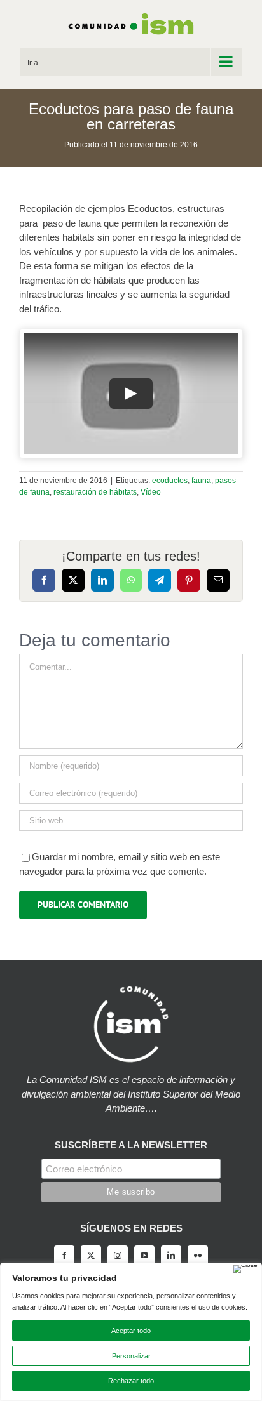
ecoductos (170, 480)
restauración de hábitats (95, 492)
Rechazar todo (131, 1380)
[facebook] (64, 1255)
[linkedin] (171, 1255)
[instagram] (117, 1255)
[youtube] (144, 1255)
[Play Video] (131, 393)
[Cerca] (245, 1269)
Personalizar (131, 1356)
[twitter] (91, 1255)
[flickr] (198, 1255)
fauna (201, 480)
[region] (131, 1332)
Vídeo (151, 492)
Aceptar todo (131, 1330)
